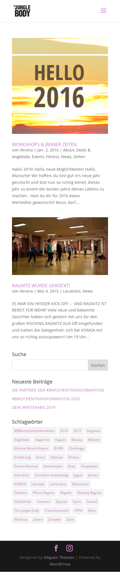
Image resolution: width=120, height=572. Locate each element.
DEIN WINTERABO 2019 (33, 407)
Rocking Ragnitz (89, 492)
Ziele (70, 519)
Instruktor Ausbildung (51, 475)
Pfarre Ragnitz (44, 492)
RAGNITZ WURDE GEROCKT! (41, 286)
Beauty (76, 439)
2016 (64, 430)
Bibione (94, 439)
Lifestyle (38, 484)
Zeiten (79, 156)
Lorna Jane (58, 484)
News (66, 156)
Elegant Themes (59, 557)
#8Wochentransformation (34, 430)
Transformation (57, 510)
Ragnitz (66, 492)
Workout (20, 519)
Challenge (76, 448)
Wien (92, 510)
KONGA (20, 484)
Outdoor (20, 492)
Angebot (93, 430)
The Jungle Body (26, 510)
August (60, 439)
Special (61, 501)
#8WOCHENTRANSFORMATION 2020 (46, 398)
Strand (92, 501)
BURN (58, 448)
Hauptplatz (89, 466)
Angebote (21, 439)
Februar (57, 457)
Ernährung (22, 457)
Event (40, 457)
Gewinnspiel (52, 466)
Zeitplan (54, 519)
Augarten (42, 439)
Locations (72, 291)
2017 (77, 430)
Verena (26, 150)
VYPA (79, 510)
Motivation (80, 484)
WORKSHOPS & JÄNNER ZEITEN (44, 144)
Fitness (52, 156)
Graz (71, 466)
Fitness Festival (26, 466)
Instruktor (21, 475)
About (68, 150)
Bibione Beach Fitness (31, 448)
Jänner (93, 475)
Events (38, 156)
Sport (77, 501)
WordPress (60, 564)
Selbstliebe (22, 501)
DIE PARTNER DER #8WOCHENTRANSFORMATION (58, 390)
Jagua (78, 475)
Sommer (43, 501)
